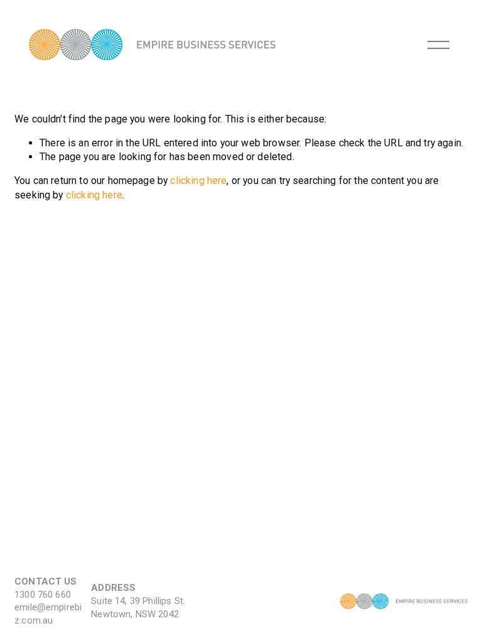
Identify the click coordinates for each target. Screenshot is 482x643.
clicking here (198, 180)
